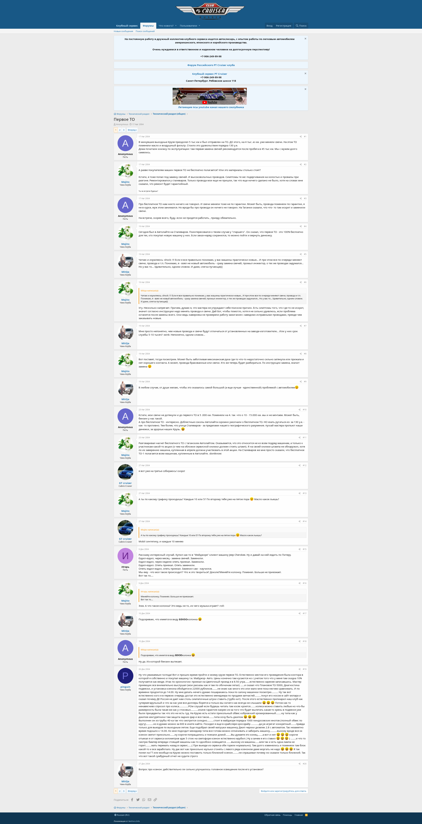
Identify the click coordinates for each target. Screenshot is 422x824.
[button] (175, 26)
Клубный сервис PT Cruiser (209, 73)
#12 (304, 465)
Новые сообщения (123, 31)
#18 (304, 641)
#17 (304, 613)
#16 (304, 583)
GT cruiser (125, 483)
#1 (305, 136)
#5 (305, 254)
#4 (305, 226)
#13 (304, 493)
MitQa (125, 271)
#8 (305, 353)
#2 (305, 164)
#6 (305, 282)
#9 (305, 381)
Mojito (125, 181)
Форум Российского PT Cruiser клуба (211, 65)
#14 (304, 521)
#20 (304, 763)
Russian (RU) (123, 814)
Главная (299, 814)
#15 (304, 549)
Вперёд (132, 129)
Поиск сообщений (145, 31)
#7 (305, 325)
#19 (304, 669)
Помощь (287, 814)
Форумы (148, 25)
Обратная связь (272, 814)
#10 (304, 409)
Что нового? (166, 25)
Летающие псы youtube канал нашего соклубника (211, 107)
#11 (304, 437)
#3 (305, 198)
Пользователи (188, 25)
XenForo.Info (134, 821)
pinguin (125, 686)
